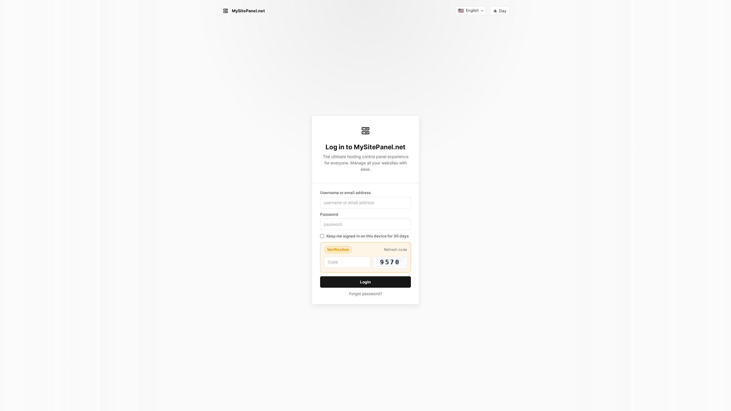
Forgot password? (365, 293)
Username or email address (345, 192)
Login (365, 282)
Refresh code (395, 249)
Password (329, 214)
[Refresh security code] (390, 262)
